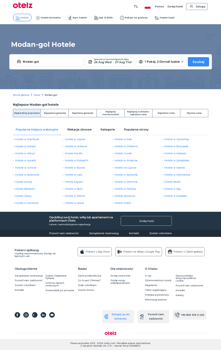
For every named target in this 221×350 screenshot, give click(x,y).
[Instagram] (26, 315)
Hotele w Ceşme (75, 139)
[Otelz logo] (22, 7)
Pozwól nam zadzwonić (64, 233)
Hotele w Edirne (75, 195)
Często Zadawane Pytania (55, 277)
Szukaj (198, 62)
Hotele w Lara (73, 174)
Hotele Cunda (123, 153)
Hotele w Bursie (75, 167)
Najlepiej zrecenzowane (110, 113)
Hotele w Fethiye (125, 188)
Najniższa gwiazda (82, 113)
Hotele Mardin (74, 153)
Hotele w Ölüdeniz (126, 146)
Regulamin (151, 285)
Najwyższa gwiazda (55, 113)
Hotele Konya (23, 181)
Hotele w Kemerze (26, 203)
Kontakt (134, 233)
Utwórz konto (86, 290)
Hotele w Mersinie (126, 181)
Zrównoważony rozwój (158, 280)
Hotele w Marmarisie (177, 174)
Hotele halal (167, 17)
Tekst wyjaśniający (155, 290)
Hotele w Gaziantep (176, 139)
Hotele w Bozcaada (176, 146)
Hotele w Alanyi (25, 153)
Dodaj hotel (175, 6)
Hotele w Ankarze (76, 146)
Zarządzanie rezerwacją (104, 233)
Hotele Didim (122, 203)
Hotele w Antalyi (25, 146)
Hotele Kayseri (74, 181)
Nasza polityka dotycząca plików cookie (186, 278)
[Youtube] (52, 315)
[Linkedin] (43, 315)
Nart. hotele (80, 17)
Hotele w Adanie (174, 167)
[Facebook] (17, 315)
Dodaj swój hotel (120, 275)
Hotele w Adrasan (175, 153)
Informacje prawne (156, 299)
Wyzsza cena (194, 113)
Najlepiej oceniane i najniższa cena (138, 113)
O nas (148, 275)
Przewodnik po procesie (59, 290)
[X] (34, 315)
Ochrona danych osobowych (54, 284)
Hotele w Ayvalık (25, 160)
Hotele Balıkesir (25, 188)
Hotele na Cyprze (125, 167)
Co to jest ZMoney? (89, 280)
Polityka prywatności (157, 295)
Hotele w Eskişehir (76, 160)
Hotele (25, 17)
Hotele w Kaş (172, 188)
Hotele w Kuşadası (175, 195)
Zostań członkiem (160, 233)
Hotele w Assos (74, 203)
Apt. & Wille (106, 17)
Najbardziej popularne (27, 113)
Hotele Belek (172, 181)
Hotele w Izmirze (25, 167)
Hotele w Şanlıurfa (125, 174)
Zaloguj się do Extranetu (121, 316)
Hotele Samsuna (124, 195)
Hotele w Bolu (74, 188)
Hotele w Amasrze (125, 160)
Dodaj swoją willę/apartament (120, 281)
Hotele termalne (51, 17)
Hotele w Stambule (27, 139)
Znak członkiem (87, 285)
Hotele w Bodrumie (27, 174)
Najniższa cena (166, 113)
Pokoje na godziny (136, 17)
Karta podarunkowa (89, 275)
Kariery (180, 295)
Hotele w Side (123, 139)
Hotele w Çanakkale (176, 160)
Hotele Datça (23, 195)
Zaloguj (200, 6)
